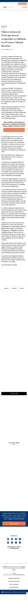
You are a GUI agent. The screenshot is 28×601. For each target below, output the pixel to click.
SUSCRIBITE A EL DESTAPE (13, 130)
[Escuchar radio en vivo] (2, 7)
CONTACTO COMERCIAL (14, 584)
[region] (14, 20)
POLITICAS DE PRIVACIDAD (14, 581)
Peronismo (14, 288)
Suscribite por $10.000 (23, 3)
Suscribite (14, 524)
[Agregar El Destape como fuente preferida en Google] (14, 52)
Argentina (6, 288)
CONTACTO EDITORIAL (14, 587)
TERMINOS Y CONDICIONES (14, 578)
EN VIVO (25, 7)
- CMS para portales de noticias (15, 592)
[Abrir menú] (2, 4)
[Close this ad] (27, 593)
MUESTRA (22, 288)
